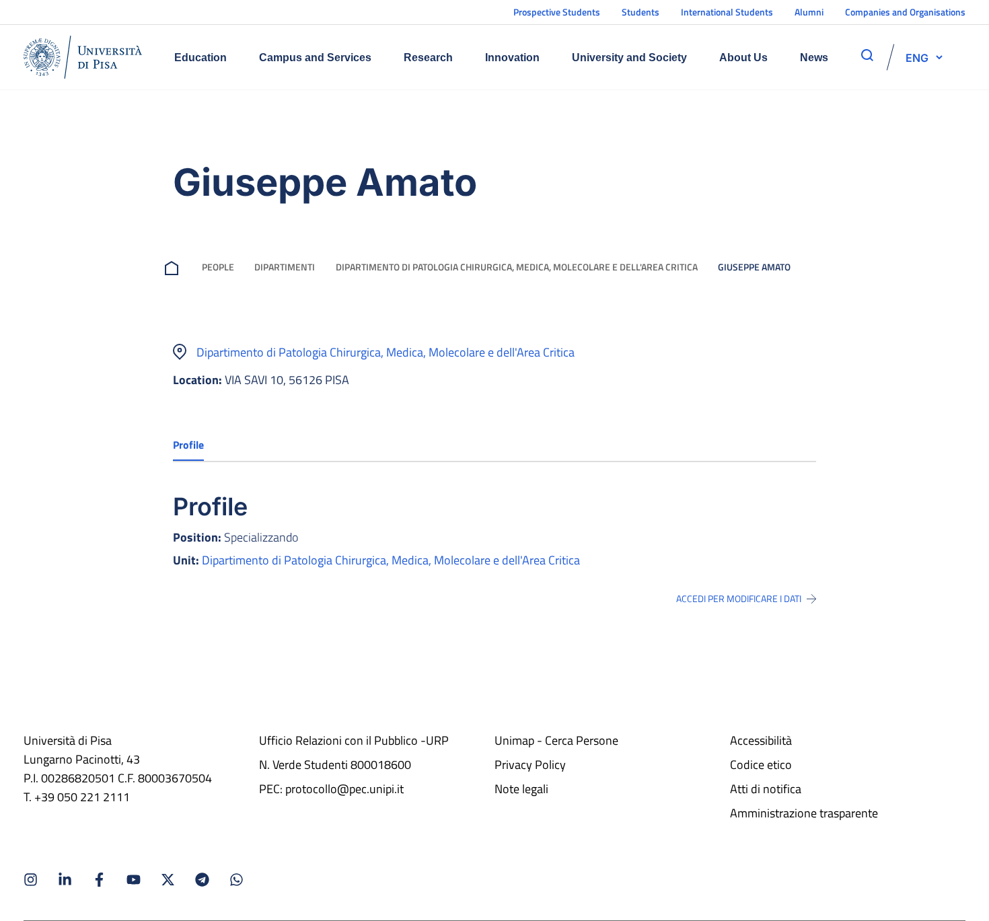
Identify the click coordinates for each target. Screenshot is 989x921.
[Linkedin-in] (65, 880)
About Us (743, 57)
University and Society (629, 57)
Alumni (809, 12)
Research (428, 57)
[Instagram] (31, 880)
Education (200, 57)
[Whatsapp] (236, 880)
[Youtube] (133, 880)
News (814, 57)
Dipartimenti (284, 267)
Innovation (512, 57)
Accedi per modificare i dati (738, 598)
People (218, 267)
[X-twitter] (168, 880)
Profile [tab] (188, 445)
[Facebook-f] (99, 880)
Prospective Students (556, 12)
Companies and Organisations (905, 12)
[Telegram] (202, 880)
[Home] (83, 57)
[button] (917, 57)
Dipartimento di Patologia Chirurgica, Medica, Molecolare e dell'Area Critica (517, 267)
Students (640, 12)
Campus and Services (315, 57)
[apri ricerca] (867, 55)
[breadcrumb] (174, 267)
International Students (727, 12)
